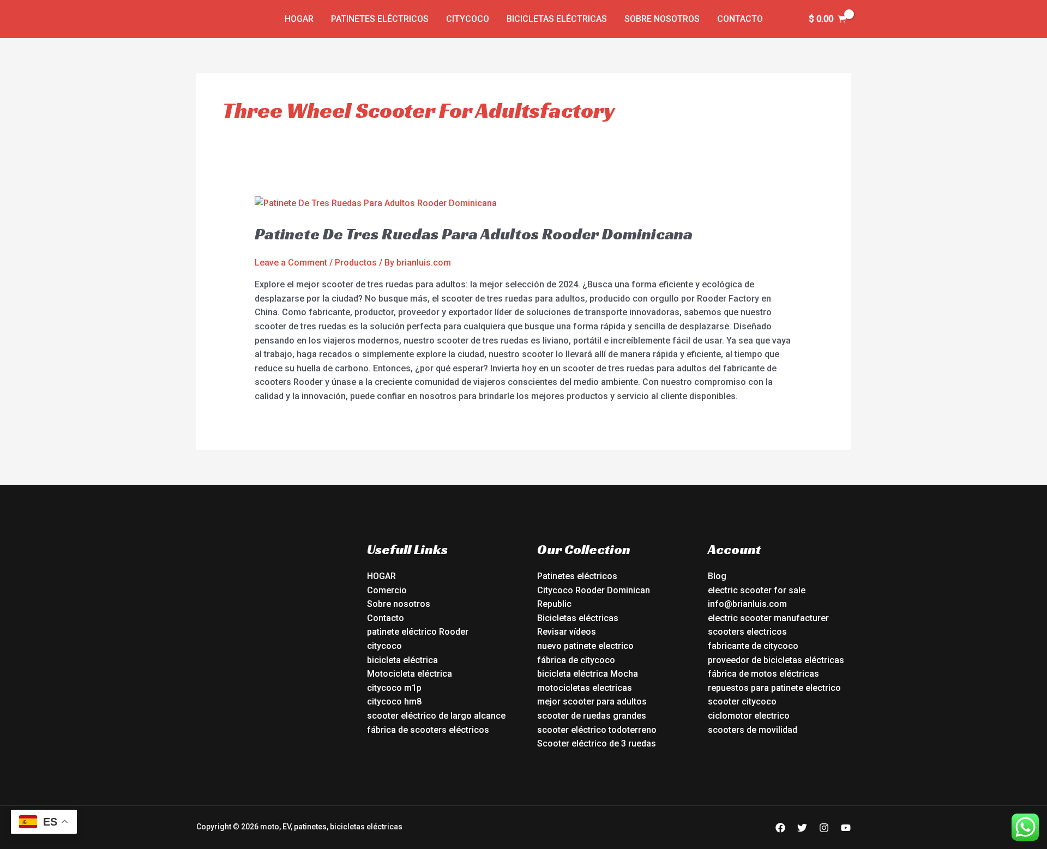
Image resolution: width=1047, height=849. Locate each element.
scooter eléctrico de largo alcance (436, 715)
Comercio (387, 590)
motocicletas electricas (584, 688)
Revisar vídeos (566, 632)
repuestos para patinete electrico (774, 688)
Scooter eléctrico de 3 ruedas (596, 743)
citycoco (384, 646)
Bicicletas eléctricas (557, 19)
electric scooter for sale (756, 590)
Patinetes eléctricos (380, 19)
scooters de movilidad (752, 730)
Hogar (299, 19)
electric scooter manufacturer (768, 618)
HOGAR (381, 576)
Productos (356, 262)
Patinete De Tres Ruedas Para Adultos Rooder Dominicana (474, 234)
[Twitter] (802, 828)
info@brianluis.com (747, 604)
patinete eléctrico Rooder (417, 632)
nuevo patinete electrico (585, 646)
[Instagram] (824, 828)
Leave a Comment (291, 262)
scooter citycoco (742, 701)
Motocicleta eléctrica (409, 674)
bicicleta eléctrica (402, 660)
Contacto (740, 19)
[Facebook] (780, 828)
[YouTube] (846, 828)
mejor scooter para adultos (592, 701)
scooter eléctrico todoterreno (597, 730)
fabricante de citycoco (753, 646)
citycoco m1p (394, 688)
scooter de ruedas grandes (591, 715)
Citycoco (467, 19)
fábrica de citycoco (576, 660)
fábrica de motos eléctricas (763, 674)
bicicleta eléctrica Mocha (587, 674)
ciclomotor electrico (749, 715)
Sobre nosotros (662, 19)
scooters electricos (747, 632)
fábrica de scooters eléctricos (428, 730)
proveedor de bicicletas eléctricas (776, 660)
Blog (717, 576)
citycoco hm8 (394, 701)
